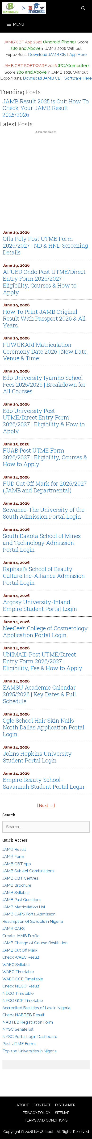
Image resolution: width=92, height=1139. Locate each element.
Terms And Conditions (46, 1120)
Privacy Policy (36, 1113)
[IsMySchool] (24, 8)
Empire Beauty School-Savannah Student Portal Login (43, 783)
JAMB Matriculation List (23, 907)
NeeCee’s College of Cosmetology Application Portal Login (45, 631)
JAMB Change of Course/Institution (34, 942)
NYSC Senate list (17, 1029)
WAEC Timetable (18, 971)
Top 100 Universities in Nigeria (29, 1051)
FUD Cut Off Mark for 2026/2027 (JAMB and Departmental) (45, 487)
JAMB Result (14, 849)
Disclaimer (65, 1105)
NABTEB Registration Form (27, 1022)
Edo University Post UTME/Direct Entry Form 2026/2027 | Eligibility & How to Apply (44, 421)
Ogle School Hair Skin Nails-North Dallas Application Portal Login (43, 727)
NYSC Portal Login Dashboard (29, 1036)
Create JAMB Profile (21, 935)
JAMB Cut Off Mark (20, 950)
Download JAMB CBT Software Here (57, 78)
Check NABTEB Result (23, 1014)
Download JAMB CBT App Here (57, 54)
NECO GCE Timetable (22, 1000)
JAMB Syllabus (15, 892)
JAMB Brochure (16, 885)
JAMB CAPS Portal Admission (28, 914)
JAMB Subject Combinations (28, 870)
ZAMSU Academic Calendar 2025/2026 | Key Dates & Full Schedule (39, 694)
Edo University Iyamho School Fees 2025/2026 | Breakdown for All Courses (44, 384)
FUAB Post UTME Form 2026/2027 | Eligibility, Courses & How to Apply (45, 457)
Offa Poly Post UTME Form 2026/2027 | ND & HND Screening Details (45, 245)
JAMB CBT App (16, 863)
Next (46, 805)
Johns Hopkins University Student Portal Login (37, 757)
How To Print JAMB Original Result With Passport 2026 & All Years (44, 318)
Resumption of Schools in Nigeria (32, 921)
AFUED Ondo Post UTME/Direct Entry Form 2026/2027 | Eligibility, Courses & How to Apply (44, 282)
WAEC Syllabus (16, 964)
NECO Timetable (18, 993)
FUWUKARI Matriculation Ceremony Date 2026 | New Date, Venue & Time (45, 351)
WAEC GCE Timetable (22, 979)
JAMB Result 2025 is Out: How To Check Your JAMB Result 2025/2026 (45, 108)
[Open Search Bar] (83, 8)
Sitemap (62, 1113)
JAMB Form (13, 856)
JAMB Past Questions (21, 899)
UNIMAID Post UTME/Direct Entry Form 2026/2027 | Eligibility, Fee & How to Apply (42, 661)
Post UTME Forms (19, 1043)
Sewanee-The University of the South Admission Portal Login (43, 513)
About (23, 1105)
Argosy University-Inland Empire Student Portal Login (40, 605)
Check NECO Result (20, 986)
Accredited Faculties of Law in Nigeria (36, 1007)
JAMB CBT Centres (20, 878)
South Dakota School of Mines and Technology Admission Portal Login (42, 542)
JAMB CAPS (13, 928)
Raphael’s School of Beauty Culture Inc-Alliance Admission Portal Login (44, 575)
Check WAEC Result (20, 957)
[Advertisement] (46, 181)
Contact (41, 1105)
